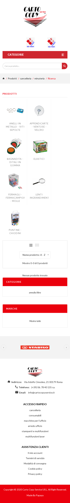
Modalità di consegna (35, 463)
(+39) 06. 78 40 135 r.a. (43, 387)
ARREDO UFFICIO (35, 425)
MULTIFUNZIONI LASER (35, 436)
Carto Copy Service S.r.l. (35, 489)
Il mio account (35, 452)
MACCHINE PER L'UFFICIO (35, 420)
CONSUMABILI (35, 415)
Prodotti (12, 78)
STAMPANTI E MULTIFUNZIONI (35, 431)
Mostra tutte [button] (35, 321)
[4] (37, 245)
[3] (31, 245)
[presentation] (3, 347)
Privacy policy (35, 473)
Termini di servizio (35, 458)
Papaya (39, 495)
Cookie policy (35, 468)
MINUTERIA (39, 78)
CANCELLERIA (25, 78)
